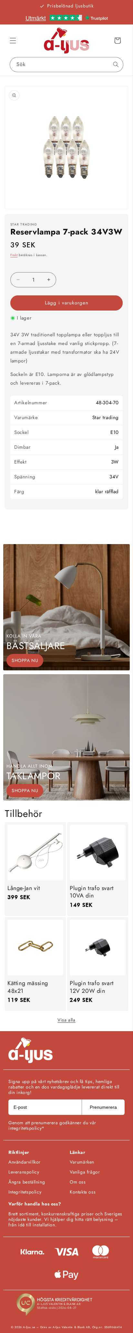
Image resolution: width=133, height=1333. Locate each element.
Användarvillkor (24, 1162)
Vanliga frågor (85, 1172)
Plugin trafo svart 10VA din (92, 892)
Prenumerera (103, 1107)
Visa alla (66, 1020)
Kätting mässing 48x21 (27, 987)
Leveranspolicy (23, 1172)
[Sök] (116, 64)
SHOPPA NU (25, 660)
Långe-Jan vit (23, 888)
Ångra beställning (26, 1182)
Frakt (14, 255)
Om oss (78, 1182)
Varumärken (82, 1162)
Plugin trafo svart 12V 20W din (92, 987)
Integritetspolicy (24, 1192)
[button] (13, 41)
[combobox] (66, 64)
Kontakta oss (83, 1192)
